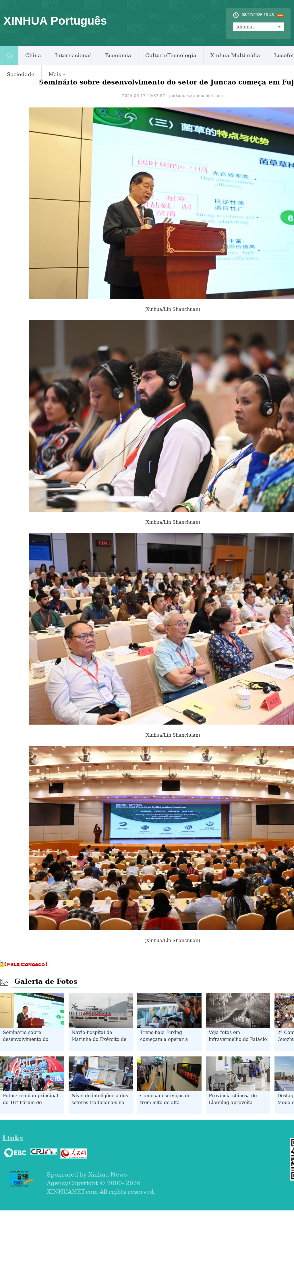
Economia (118, 55)
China (33, 55)
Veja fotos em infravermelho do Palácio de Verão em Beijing (238, 1039)
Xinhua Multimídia (235, 55)
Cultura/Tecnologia (170, 55)
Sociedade (20, 74)
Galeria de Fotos (46, 981)
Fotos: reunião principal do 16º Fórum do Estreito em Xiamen (30, 1102)
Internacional (73, 55)
